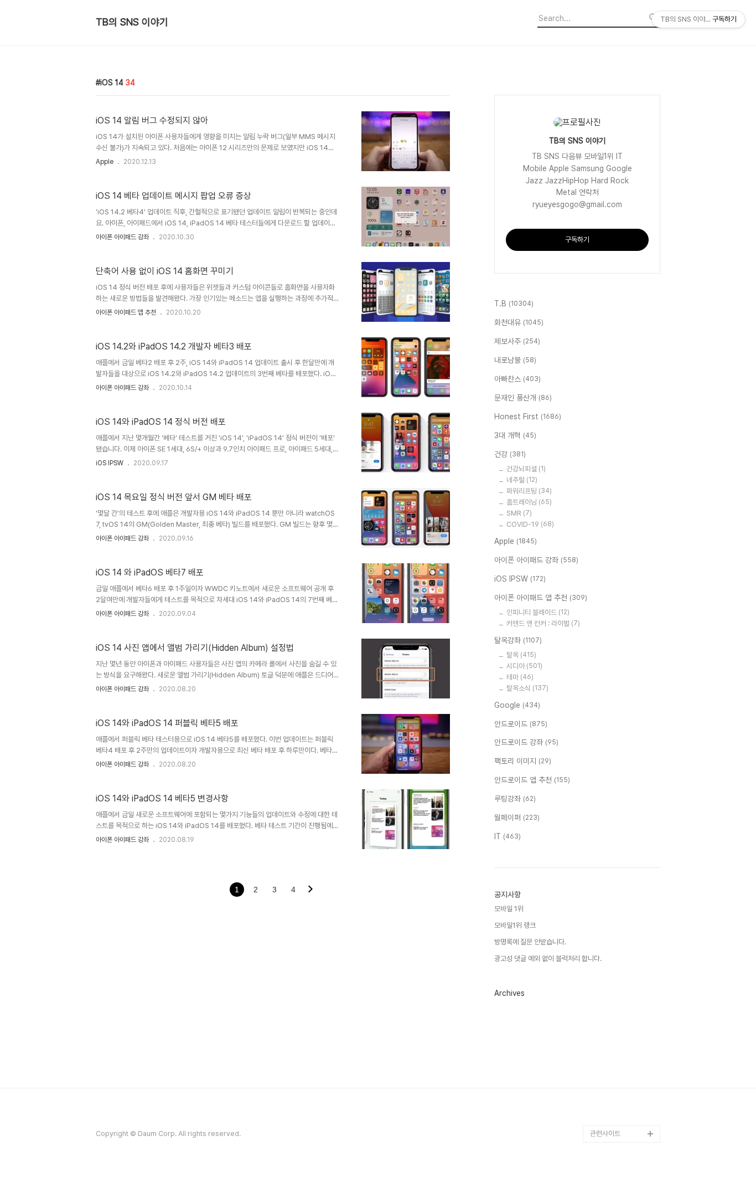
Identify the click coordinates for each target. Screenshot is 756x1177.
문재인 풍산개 (523, 397)
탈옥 (521, 655)
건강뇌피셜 (526, 469)
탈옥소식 (527, 688)
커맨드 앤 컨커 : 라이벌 (543, 623)
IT (507, 836)
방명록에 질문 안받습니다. (530, 942)
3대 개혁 (515, 435)
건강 (510, 454)
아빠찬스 (517, 378)
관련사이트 (605, 1133)
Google (517, 705)
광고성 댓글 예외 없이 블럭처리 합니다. (548, 958)
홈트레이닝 (529, 502)
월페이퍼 (517, 817)
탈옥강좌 (518, 640)
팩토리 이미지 (522, 761)
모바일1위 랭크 (515, 925)
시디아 (524, 666)
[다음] (310, 890)
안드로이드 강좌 (526, 742)
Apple (104, 162)
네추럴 (521, 480)
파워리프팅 (529, 491)
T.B (514, 303)
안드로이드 (520, 723)
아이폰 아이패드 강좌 (122, 237)
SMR (519, 513)
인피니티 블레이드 (537, 612)
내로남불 (515, 360)
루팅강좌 (515, 798)
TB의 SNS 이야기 (132, 22)
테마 (520, 677)
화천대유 (518, 322)
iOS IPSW (109, 463)
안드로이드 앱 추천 (532, 779)
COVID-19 (530, 524)
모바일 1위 (509, 908)
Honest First (527, 416)
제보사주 (517, 341)
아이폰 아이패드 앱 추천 (126, 312)
